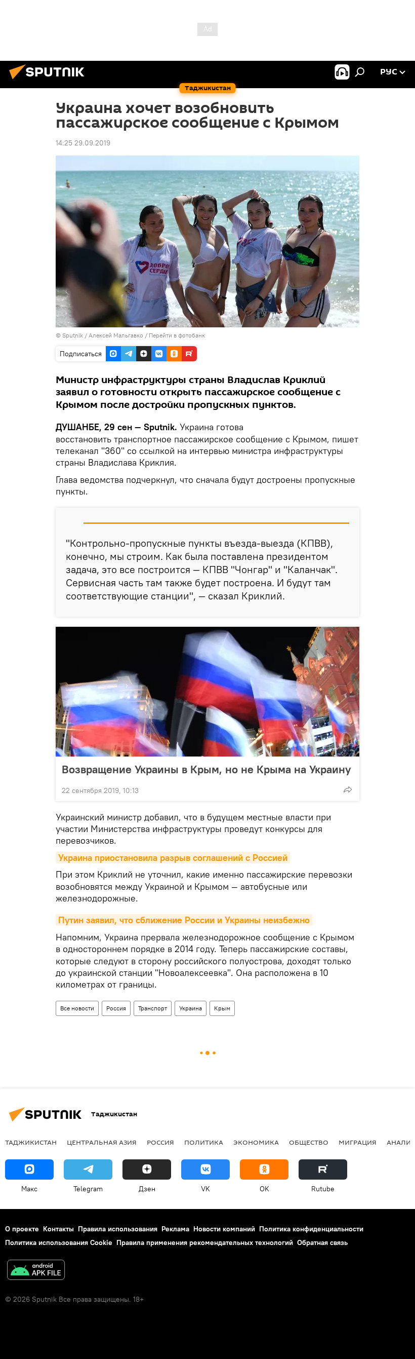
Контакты (58, 1228)
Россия (116, 1008)
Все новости (77, 1008)
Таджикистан (31, 1142)
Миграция (358, 1142)
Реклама (175, 1228)
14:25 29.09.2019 (83, 142)
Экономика (256, 1142)
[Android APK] (36, 1271)
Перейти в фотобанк (177, 335)
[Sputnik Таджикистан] (49, 80)
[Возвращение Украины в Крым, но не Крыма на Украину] (207, 692)
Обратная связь (322, 1242)
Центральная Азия (102, 1142)
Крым (222, 1008)
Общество (308, 1142)
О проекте (22, 1228)
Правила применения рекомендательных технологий (204, 1242)
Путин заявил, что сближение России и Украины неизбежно (184, 920)
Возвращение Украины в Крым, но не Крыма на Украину (206, 769)
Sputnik (73, 335)
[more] (348, 789)
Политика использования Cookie (58, 1242)
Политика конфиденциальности (311, 1228)
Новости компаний (224, 1228)
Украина (190, 1008)
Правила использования (117, 1228)
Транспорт (152, 1008)
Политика (203, 1142)
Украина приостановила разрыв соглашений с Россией (172, 857)
